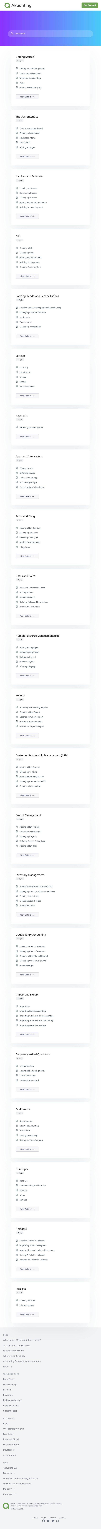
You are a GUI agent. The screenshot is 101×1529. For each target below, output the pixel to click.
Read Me (23, 1180)
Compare (7, 1494)
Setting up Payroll (28, 657)
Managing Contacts (28, 771)
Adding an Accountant (30, 606)
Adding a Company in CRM (32, 776)
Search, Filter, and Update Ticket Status (37, 1250)
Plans (22, 82)
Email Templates (27, 386)
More (6, 1366)
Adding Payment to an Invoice (33, 202)
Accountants (9, 1455)
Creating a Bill (26, 248)
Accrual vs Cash (27, 1066)
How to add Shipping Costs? (32, 1070)
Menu (22, 1195)
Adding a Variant (27, 905)
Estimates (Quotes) (12, 1400)
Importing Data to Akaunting (33, 1011)
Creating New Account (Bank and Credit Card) (40, 307)
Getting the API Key (28, 1135)
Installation (25, 1130)
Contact (62, 1517)
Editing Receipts (27, 1305)
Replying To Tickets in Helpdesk (34, 1259)
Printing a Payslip (27, 666)
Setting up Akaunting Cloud (32, 68)
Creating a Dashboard (29, 133)
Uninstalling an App (28, 477)
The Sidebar (25, 142)
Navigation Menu (27, 137)
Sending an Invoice (28, 193)
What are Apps (26, 468)
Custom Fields (10, 1410)
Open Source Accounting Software (20, 1478)
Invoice (23, 377)
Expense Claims (11, 1405)
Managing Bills (26, 252)
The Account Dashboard (30, 73)
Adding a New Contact (30, 767)
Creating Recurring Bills (30, 267)
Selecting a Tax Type (29, 537)
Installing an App (27, 472)
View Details (25, 97)
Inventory (8, 1395)
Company (24, 367)
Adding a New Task (28, 845)
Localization (25, 372)
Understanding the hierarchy (33, 1185)
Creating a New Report (30, 712)
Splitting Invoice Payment (31, 207)
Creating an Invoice (28, 188)
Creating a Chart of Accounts (32, 946)
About (35, 1517)
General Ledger (27, 965)
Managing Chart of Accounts (32, 951)
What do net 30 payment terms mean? (22, 1340)
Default (23, 381)
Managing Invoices (28, 197)
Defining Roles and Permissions (34, 602)
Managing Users (27, 597)
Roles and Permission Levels (32, 587)
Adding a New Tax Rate (30, 528)
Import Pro (25, 1006)
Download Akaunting (29, 1125)
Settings (23, 1199)
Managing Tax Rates (29, 532)
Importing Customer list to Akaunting (37, 1015)
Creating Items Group (29, 896)
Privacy (52, 1517)
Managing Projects (28, 836)
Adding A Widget (27, 147)
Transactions (25, 322)
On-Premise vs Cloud (29, 1080)
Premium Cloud (11, 1439)
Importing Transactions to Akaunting (36, 1020)
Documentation (11, 1444)
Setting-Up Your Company (31, 1140)
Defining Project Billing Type (32, 841)
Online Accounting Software (17, 1483)
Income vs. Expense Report (32, 726)
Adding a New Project (29, 826)
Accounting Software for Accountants (22, 1361)
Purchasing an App (28, 482)
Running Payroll (27, 661)
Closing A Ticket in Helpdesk (32, 1255)
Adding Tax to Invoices (30, 542)
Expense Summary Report (31, 716)
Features (7, 1473)
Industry (7, 1488)
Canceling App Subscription (32, 487)
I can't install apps (28, 1075)
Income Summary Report (31, 721)
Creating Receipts (27, 1300)
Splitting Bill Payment (29, 262)
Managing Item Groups (30, 900)
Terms (43, 1517)
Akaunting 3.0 (10, 1467)
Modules (23, 1190)
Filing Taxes (25, 547)
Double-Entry (9, 1384)
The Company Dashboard (31, 128)
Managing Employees (29, 652)
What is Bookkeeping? (14, 1355)
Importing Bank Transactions (33, 1025)
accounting (36, 1503)
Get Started (90, 5)
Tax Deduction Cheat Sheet (16, 1345)
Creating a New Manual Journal (34, 956)
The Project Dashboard (30, 831)
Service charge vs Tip (13, 1350)
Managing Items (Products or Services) (37, 891)
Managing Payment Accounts (33, 312)
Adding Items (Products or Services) (36, 886)
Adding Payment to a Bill (31, 257)
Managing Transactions (30, 326)
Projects (7, 1389)
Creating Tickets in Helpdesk (32, 1240)
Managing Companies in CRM (33, 781)
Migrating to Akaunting (30, 78)
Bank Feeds (25, 317)
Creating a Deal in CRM (30, 786)
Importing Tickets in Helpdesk (33, 1245)
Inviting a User (26, 592)
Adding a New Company (31, 87)
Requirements (26, 1121)
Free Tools (8, 1434)
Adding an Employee (29, 647)
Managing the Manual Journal (33, 960)
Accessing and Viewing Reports (34, 707)
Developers (8, 1449)
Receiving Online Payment (31, 427)
